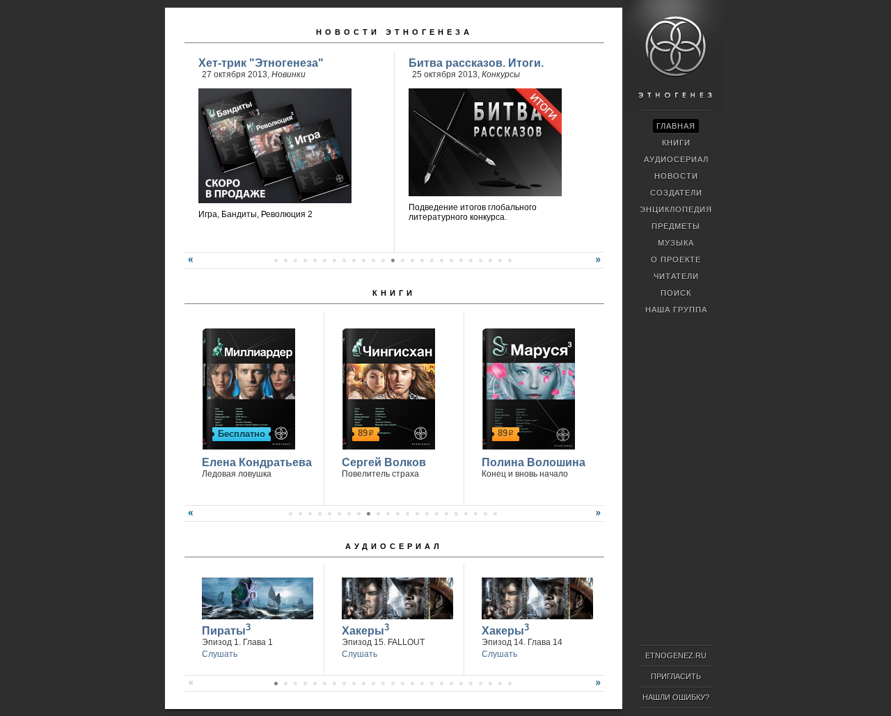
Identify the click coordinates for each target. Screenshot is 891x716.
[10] (354, 260)
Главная (675, 126)
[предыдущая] (188, 265)
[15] (402, 260)
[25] (500, 260)
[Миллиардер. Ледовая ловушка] (246, 387)
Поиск (676, 293)
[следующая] (600, 265)
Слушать (219, 654)
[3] (285, 260)
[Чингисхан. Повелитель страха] (386, 387)
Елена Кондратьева (257, 462)
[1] (290, 513)
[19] (441, 260)
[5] (305, 260)
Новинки (288, 74)
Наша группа (676, 309)
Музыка (676, 243)
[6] (315, 260)
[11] (363, 260)
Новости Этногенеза (394, 32)
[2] (276, 260)
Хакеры (365, 629)
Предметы (676, 226)
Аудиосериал (394, 546)
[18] (431, 260)
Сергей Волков (384, 462)
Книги (394, 293)
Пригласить (676, 676)
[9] (344, 260)
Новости (676, 176)
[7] (324, 260)
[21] (461, 260)
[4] (295, 260)
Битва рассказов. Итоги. (476, 63)
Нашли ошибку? (675, 697)
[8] (334, 260)
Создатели (676, 193)
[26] (509, 260)
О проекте (676, 259)
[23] (480, 260)
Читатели (676, 276)
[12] (373, 260)
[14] (393, 260)
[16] (412, 260)
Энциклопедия (676, 209)
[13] (383, 260)
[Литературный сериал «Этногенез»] (674, 108)
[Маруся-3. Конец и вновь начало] (526, 387)
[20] (451, 260)
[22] (470, 260)
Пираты (226, 629)
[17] (422, 260)
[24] (490, 260)
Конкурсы (501, 74)
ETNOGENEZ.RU (676, 655)
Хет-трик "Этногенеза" (261, 63)
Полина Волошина (533, 462)
